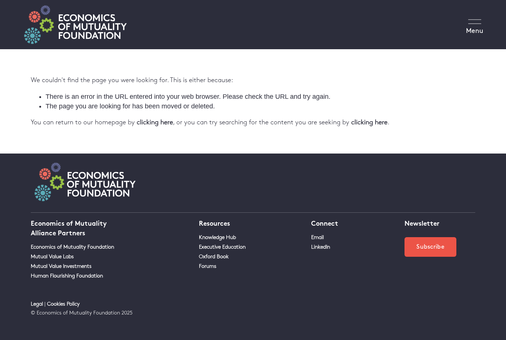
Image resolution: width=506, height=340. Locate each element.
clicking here (155, 122)
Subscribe (430, 247)
